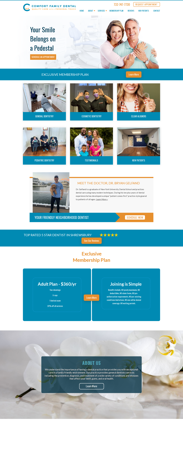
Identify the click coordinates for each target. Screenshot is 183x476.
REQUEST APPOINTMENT (146, 4)
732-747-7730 (122, 4)
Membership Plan (116, 10)
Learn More (134, 74)
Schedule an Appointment (43, 57)
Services (101, 10)
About (90, 10)
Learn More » (102, 199)
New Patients (143, 10)
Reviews (131, 10)
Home (82, 10)
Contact (156, 10)
